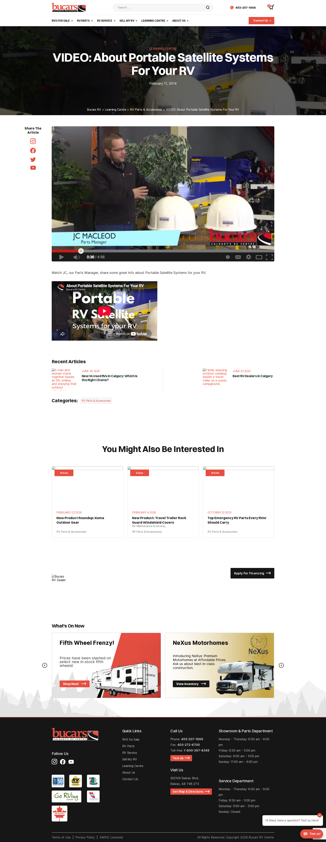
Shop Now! (71, 684)
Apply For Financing (249, 573)
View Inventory (187, 684)
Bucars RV (94, 109)
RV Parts (83, 20)
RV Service (105, 20)
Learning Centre (153, 20)
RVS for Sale (130, 739)
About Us (179, 20)
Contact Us (260, 20)
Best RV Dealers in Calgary (253, 376)
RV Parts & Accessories (146, 109)
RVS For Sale (61, 20)
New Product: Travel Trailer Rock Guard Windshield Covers (159, 520)
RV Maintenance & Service (148, 526)
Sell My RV (127, 20)
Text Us (179, 758)
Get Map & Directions (189, 791)
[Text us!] (311, 834)
